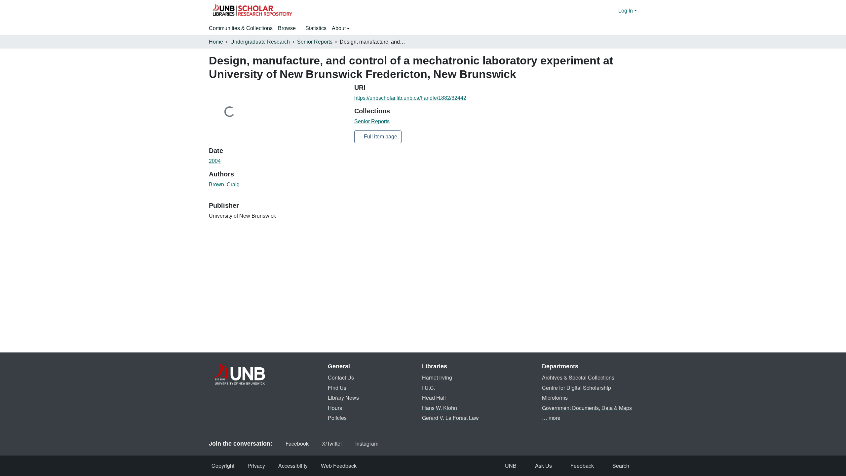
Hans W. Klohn (439, 408)
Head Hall (434, 397)
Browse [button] (287, 28)
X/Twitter (332, 443)
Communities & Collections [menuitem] (241, 28)
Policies (337, 417)
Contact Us (341, 377)
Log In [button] (626, 11)
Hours (335, 408)
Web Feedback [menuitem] (339, 465)
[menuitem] (289, 28)
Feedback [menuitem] (582, 465)
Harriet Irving (437, 377)
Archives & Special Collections (578, 377)
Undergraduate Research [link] (260, 42)
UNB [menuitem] (511, 465)
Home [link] (216, 42)
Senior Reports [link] (314, 42)
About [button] (339, 28)
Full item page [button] (380, 136)
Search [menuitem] (620, 465)
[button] (252, 11)
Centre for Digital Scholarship (576, 387)
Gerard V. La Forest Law (450, 417)
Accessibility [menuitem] (293, 465)
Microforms (555, 397)
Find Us (337, 387)
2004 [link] (215, 161)
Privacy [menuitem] (256, 465)
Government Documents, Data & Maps (587, 408)
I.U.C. (428, 387)
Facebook (297, 443)
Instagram (366, 443)
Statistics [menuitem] (316, 28)
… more (551, 417)
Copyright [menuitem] (223, 465)
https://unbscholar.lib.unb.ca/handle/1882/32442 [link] (410, 98)
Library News (343, 397)
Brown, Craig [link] (224, 184)
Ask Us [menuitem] (543, 465)
